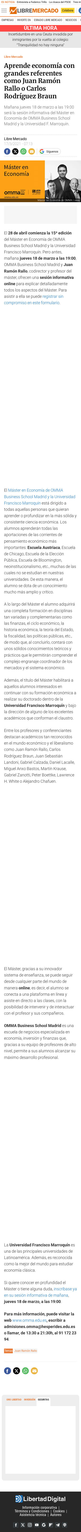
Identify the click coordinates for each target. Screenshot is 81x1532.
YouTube (36, 1525)
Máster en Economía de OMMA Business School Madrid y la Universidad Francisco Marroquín (39, 496)
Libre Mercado (13, 56)
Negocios (71, 20)
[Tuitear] (15, 151)
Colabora (67, 10)
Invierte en (24, 20)
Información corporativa (39, 1508)
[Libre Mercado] (34, 10)
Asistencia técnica (33, 1515)
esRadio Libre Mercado (48, 20)
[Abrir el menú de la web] (5, 11)
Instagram (29, 1525)
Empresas (8, 20)
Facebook (15, 1525)
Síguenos (52, 151)
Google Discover (43, 1525)
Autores (55, 1515)
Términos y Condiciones (32, 1511)
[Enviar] (23, 151)
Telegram (57, 1525)
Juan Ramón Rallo (25, 1350)
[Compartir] (7, 151)
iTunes (64, 1525)
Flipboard (50, 1525)
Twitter (22, 1525)
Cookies (59, 1511)
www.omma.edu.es (29, 1320)
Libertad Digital (40, 1498)
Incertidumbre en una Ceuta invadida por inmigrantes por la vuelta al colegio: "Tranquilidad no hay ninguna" (40, 39)
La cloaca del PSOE (60, 2)
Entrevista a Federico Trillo (32, 2)
